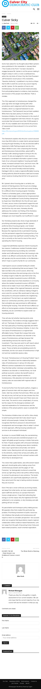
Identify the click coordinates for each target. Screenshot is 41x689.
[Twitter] (8, 28)
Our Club (5, 681)
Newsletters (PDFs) (14, 681)
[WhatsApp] (17, 28)
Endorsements (25, 681)
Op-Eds (9, 13)
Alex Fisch (6, 23)
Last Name (5, 628)
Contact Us (34, 681)
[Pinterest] (12, 28)
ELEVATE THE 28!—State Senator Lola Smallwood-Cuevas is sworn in (11, 554)
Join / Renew (15, 683)
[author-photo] (20, 573)
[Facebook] (4, 28)
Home (3, 13)
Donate (22, 683)
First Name (5, 620)
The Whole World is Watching (30, 551)
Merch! (27, 683)
